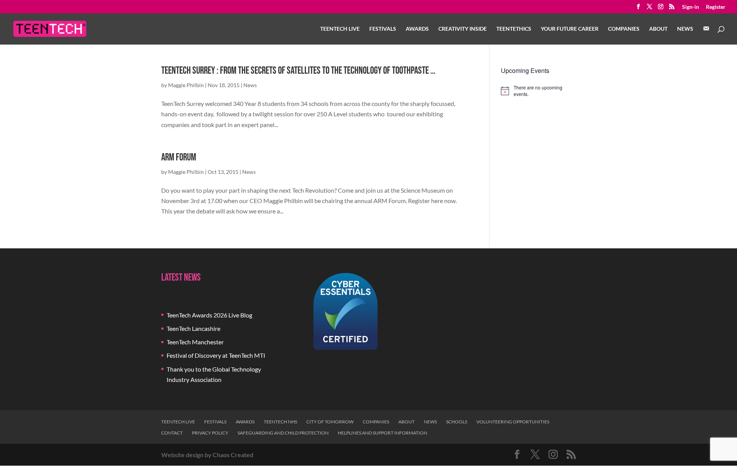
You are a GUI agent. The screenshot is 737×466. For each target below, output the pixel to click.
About (658, 29)
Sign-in (690, 7)
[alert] (538, 90)
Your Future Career (569, 29)
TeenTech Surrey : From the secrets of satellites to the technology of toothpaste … (298, 71)
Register (715, 7)
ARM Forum (178, 158)
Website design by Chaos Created (207, 454)
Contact (172, 433)
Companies (624, 29)
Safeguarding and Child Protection (283, 433)
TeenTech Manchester (195, 341)
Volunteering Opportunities (512, 422)
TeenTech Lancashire (193, 328)
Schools (456, 422)
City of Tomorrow (330, 422)
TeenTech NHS (280, 422)
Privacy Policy (210, 433)
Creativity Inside (462, 29)
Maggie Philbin (186, 85)
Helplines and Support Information (382, 433)
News (685, 29)
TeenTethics (513, 29)
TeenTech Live (340, 29)
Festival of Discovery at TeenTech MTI (216, 355)
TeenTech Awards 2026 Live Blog (209, 315)
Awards (417, 29)
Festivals (382, 29)
